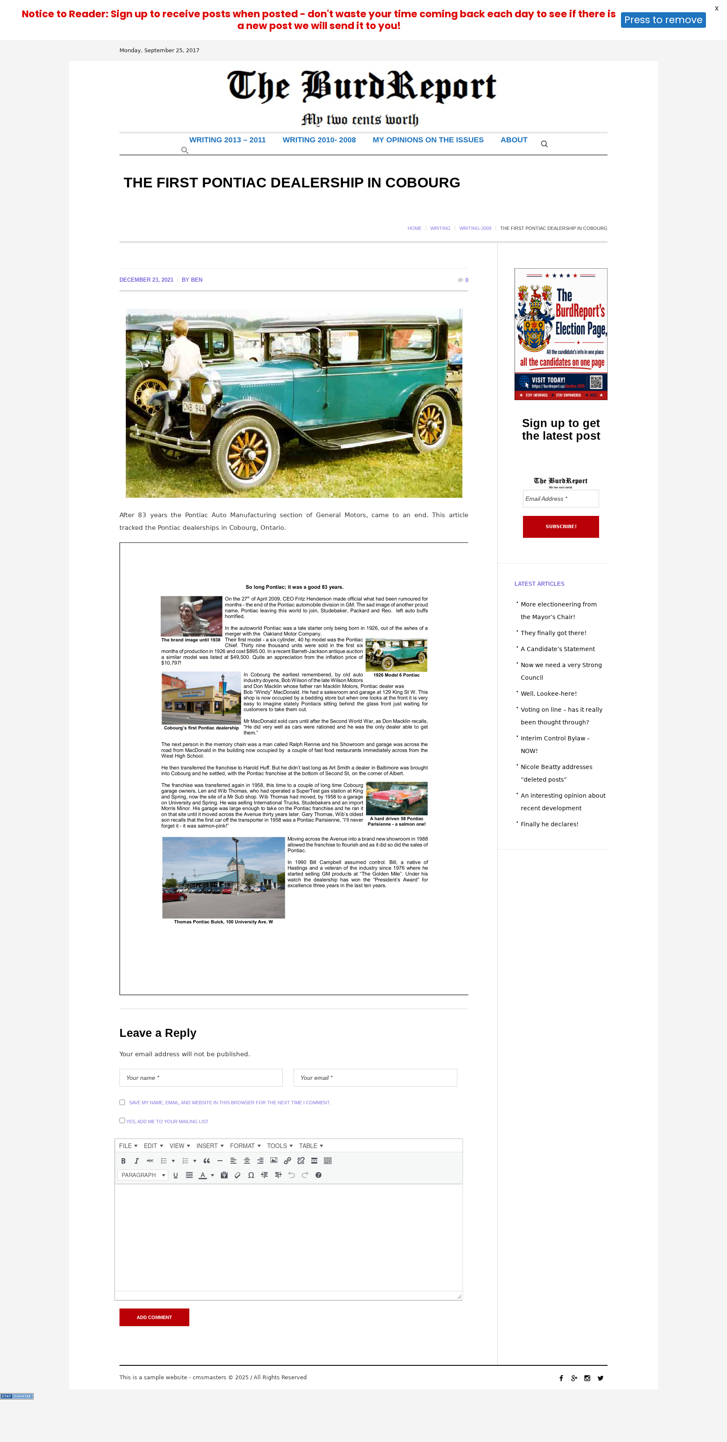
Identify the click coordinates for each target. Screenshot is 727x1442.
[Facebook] (561, 1378)
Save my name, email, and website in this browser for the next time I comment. (230, 1102)
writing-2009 (475, 228)
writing (440, 228)
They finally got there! (554, 633)
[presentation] (128, 1145)
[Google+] (574, 1378)
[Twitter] (600, 1378)
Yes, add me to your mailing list (167, 1121)
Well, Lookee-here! (549, 693)
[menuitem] (128, 1145)
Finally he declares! (550, 824)
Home (415, 228)
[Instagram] (587, 1378)
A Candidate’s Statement (558, 649)
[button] (185, 152)
